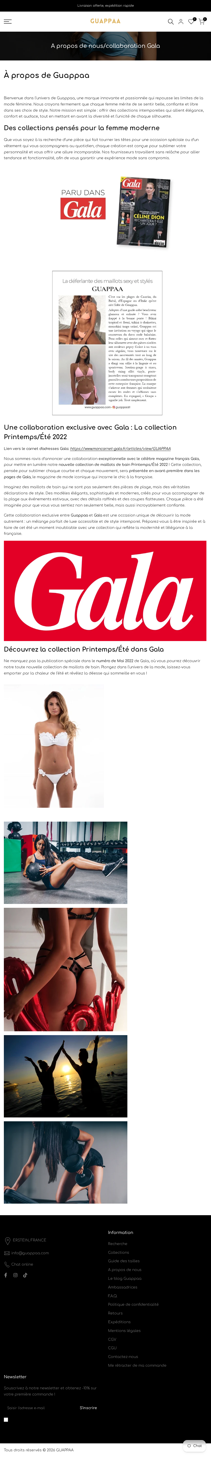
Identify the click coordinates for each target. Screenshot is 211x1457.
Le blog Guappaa (125, 1279)
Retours (115, 1313)
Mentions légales (124, 1331)
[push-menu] (8, 21)
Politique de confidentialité (133, 1305)
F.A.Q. (112, 1296)
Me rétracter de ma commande (137, 1365)
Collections (118, 1253)
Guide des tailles (124, 1261)
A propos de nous (125, 1270)
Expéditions (119, 1322)
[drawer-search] (171, 22)
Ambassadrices (122, 1287)
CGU (112, 1348)
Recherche (117, 1244)
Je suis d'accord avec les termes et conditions (47, 1419)
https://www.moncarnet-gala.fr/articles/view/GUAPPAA (120, 449)
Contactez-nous (123, 1357)
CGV (112, 1339)
